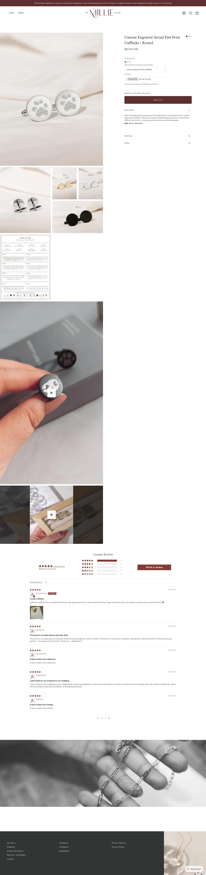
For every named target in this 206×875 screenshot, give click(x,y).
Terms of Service (119, 843)
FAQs (126, 143)
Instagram (64, 847)
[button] (87, 561)
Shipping (11, 847)
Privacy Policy (118, 847)
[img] (35, 590)
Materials (128, 136)
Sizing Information (15, 851)
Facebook (63, 843)
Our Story (11, 843)
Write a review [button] (154, 567)
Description (129, 110)
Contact (10, 859)
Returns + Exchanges (16, 855)
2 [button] (102, 718)
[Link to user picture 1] (36, 612)
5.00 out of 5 (59, 566)
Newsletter (64, 851)
